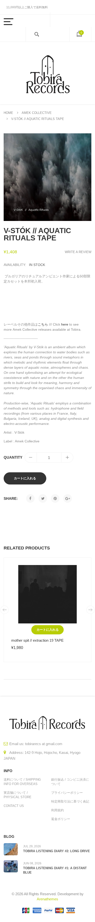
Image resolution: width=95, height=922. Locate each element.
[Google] (67, 498)
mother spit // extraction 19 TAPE (37, 640)
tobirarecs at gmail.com (43, 744)
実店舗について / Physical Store (17, 795)
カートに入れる (25, 478)
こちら (43, 324)
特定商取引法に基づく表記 (70, 801)
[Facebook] (30, 498)
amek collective (37, 113)
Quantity (13, 457)
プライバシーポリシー (67, 792)
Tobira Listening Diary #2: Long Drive (56, 851)
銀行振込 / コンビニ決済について (70, 782)
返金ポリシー (60, 819)
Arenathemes (47, 899)
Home (8, 113)
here (64, 324)
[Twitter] (42, 498)
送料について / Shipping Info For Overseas (22, 782)
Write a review (78, 252)
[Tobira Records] (47, 73)
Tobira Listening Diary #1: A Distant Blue (55, 870)
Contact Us (14, 806)
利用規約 (57, 810)
